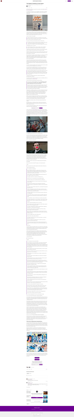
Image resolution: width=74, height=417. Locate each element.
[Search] (65, 1)
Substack (34, 415)
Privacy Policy (41, 399)
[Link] (25, 321)
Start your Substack (35, 414)
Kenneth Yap (29, 382)
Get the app (40, 414)
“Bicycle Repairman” (35, 109)
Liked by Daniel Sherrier (30, 379)
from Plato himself (34, 78)
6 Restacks (33, 367)
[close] (42, 390)
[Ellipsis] (47, 378)
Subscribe (37, 397)
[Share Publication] (66, 1)
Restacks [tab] (30, 373)
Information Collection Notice (36, 399)
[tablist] (28, 373)
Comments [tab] (28, 373)
